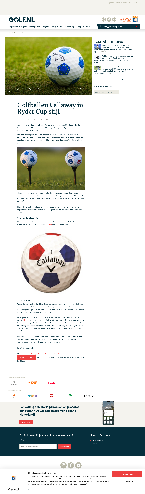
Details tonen (33, 490)
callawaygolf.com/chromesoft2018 (44, 354)
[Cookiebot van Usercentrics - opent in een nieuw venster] (13, 489)
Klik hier (48, 224)
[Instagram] (104, 20)
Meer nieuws (126, 80)
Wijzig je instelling (26, 357)
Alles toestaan (127, 474)
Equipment (100, 92)
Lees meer (26, 422)
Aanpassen (126, 481)
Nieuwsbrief (122, 3)
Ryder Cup (113, 92)
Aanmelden (64, 446)
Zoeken (134, 3)
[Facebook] (109, 20)
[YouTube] (114, 20)
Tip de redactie (97, 440)
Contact (95, 443)
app (112, 3)
